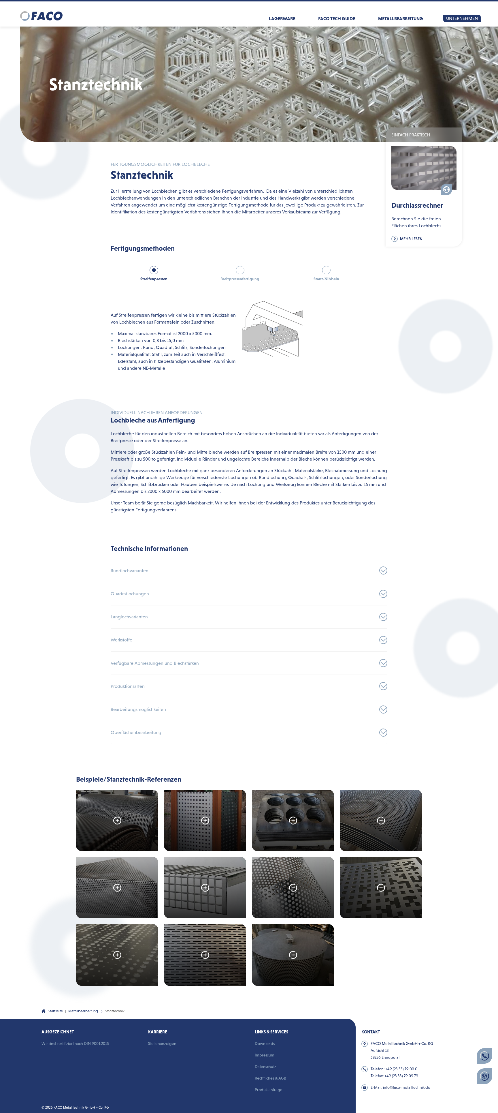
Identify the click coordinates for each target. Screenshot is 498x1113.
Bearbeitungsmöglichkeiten (138, 709)
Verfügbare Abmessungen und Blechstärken (155, 663)
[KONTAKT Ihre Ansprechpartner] (484, 1056)
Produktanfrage (268, 1089)
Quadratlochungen (130, 593)
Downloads (265, 1043)
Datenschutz (265, 1066)
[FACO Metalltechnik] (41, 14)
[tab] (154, 277)
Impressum (264, 1055)
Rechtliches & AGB (270, 1078)
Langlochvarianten (129, 616)
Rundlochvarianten (129, 570)
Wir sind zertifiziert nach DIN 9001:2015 (75, 1043)
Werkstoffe (121, 639)
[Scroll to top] (332, 1020)
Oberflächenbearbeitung (136, 732)
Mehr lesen (410, 239)
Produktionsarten (128, 686)
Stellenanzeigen (162, 1043)
